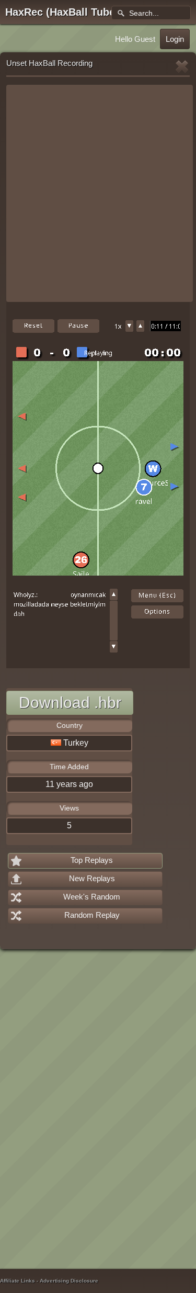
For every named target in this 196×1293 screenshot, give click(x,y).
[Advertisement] (98, 193)
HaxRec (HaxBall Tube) (62, 12)
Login (175, 39)
